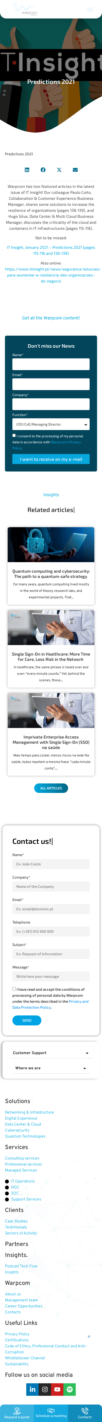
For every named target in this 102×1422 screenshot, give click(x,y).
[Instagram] (45, 1389)
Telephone (21, 922)
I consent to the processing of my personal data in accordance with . (47, 442)
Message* (20, 967)
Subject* (19, 944)
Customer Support (29, 1053)
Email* (17, 375)
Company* (20, 395)
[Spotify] (69, 1389)
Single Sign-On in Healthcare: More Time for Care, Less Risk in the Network (51, 656)
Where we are (28, 1068)
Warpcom (17, 1283)
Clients (14, 1210)
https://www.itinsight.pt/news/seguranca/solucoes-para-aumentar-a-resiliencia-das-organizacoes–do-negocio (53, 274)
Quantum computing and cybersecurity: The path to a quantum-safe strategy (51, 573)
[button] (90, 9)
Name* (17, 355)
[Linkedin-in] (32, 1389)
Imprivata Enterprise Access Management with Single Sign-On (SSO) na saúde (51, 742)
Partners (16, 1244)
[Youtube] (57, 1389)
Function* (19, 415)
